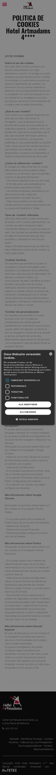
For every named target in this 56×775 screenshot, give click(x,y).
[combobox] (50, 353)
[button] (28, 419)
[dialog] (28, 387)
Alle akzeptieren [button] (28, 404)
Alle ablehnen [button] (28, 412)
